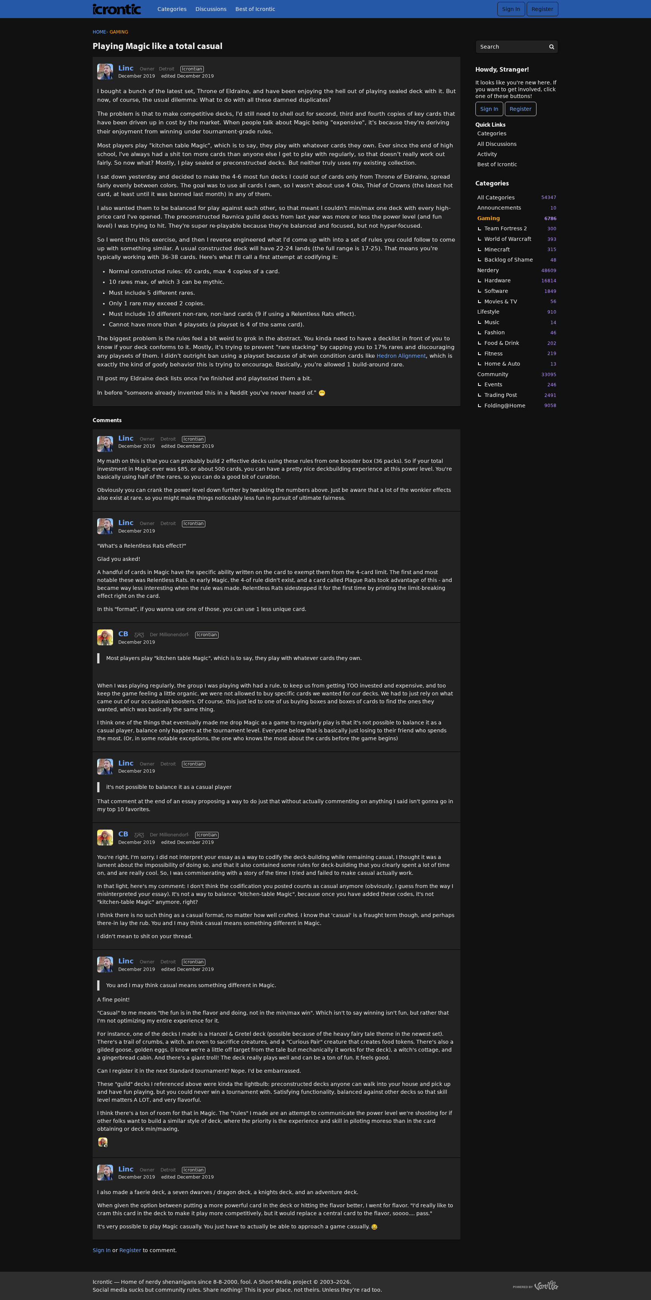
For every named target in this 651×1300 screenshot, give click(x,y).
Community (516, 374)
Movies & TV (520, 302)
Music (520, 322)
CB (123, 634)
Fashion (520, 332)
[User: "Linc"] (105, 72)
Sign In (511, 9)
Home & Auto (520, 364)
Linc (126, 68)
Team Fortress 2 (520, 228)
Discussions (211, 9)
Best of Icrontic (255, 9)
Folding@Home (520, 406)
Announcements (516, 208)
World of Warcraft (520, 239)
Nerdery (516, 270)
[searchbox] (516, 47)
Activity (487, 154)
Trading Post (520, 395)
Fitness (520, 354)
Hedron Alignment (401, 356)
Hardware (520, 280)
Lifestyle (516, 312)
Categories (171, 9)
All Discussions (497, 144)
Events (520, 384)
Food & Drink (520, 343)
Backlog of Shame (520, 260)
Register (542, 9)
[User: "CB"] (105, 637)
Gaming (516, 218)
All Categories (516, 197)
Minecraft (520, 250)
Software (520, 291)
